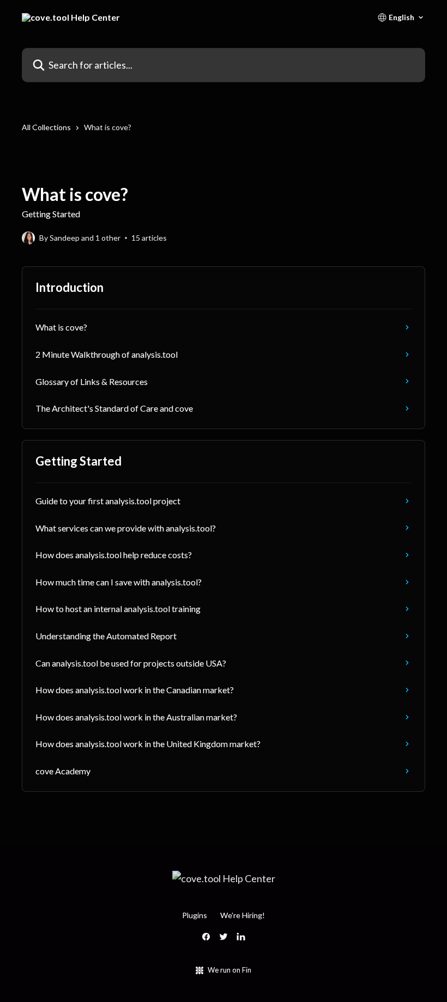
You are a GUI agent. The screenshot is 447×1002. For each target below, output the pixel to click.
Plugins (194, 915)
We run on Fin (229, 970)
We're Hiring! (242, 915)
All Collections (46, 127)
